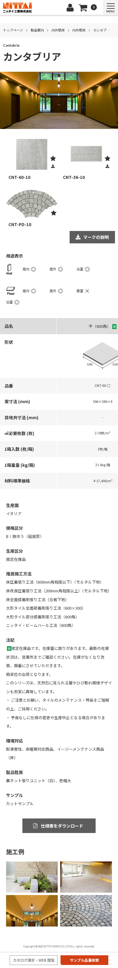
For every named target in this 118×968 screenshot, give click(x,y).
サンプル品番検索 (84, 960)
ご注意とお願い (24, 700)
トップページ (13, 30)
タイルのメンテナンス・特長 (67, 700)
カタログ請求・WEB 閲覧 (33, 960)
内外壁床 (58, 30)
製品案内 (37, 30)
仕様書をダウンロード (62, 826)
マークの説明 (96, 237)
